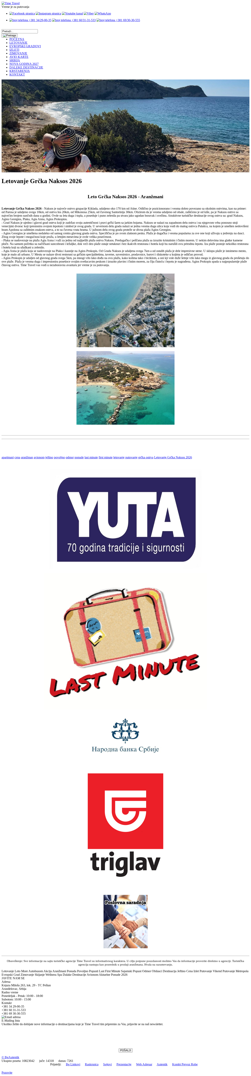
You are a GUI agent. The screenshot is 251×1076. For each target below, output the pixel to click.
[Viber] (89, 13)
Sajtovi (107, 1064)
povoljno (59, 457)
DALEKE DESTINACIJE (26, 67)
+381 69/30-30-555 (127, 20)
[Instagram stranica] (48, 13)
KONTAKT (17, 74)
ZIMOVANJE (18, 53)
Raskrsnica (91, 1064)
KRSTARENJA (19, 71)
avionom (39, 457)
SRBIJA (14, 60)
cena (17, 457)
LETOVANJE (18, 42)
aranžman (27, 457)
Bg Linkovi (73, 1064)
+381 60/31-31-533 (83, 20)
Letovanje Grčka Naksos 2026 (173, 457)
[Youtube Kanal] (72, 13)
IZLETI (14, 49)
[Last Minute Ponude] (125, 708)
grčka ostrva (145, 457)
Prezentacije (123, 1064)
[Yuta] (125, 567)
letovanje (119, 457)
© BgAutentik (10, 1057)
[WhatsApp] (103, 13)
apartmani (8, 457)
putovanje (131, 457)
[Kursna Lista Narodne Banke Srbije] (125, 754)
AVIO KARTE (18, 56)
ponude (79, 457)
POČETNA (16, 39)
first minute (106, 457)
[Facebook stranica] (22, 13)
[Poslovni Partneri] (126, 947)
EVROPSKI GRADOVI (25, 46)
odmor (70, 457)
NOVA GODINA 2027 (24, 64)
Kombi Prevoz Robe (185, 1064)
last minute (91, 457)
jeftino (49, 457)
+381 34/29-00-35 (39, 20)
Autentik (162, 1064)
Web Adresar (144, 1064)
